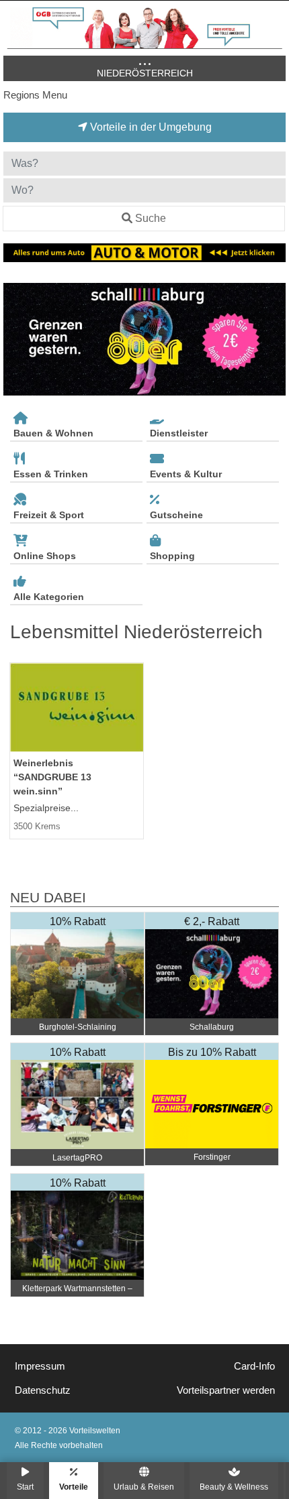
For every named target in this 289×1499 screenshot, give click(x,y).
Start (25, 1486)
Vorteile (73, 1486)
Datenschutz (43, 1390)
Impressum (40, 1366)
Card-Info (254, 1366)
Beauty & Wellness (234, 1486)
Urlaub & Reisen (144, 1486)
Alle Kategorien (48, 596)
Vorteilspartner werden (226, 1390)
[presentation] (16, 339)
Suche (150, 218)
